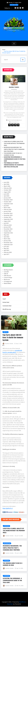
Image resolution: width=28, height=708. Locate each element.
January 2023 (7, 227)
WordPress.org (7, 309)
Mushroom (7, 279)
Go (23, 59)
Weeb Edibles (7, 283)
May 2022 (6, 235)
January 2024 (7, 211)
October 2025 (7, 190)
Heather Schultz (9, 343)
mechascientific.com (14, 122)
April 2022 (6, 237)
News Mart (10, 604)
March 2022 (7, 239)
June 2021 (6, 246)
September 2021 (8, 244)
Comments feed (7, 306)
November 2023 (8, 215)
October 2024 (7, 202)
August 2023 (7, 221)
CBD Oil (6, 273)
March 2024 (7, 207)
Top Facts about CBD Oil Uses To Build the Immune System (13, 338)
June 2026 (6, 182)
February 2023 (8, 225)
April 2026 (6, 184)
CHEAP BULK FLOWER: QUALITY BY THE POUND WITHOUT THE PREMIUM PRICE (14, 143)
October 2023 (7, 217)
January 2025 (7, 198)
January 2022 (7, 240)
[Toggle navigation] (14, 43)
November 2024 (8, 200)
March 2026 (7, 186)
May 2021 (6, 248)
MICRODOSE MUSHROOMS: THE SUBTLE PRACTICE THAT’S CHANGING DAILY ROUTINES (14, 149)
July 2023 (6, 223)
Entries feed (6, 302)
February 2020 (8, 252)
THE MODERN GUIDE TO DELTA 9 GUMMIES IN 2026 (12, 564)
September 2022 (8, 233)
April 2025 (6, 196)
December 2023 (8, 213)
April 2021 (6, 250)
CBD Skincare (7, 275)
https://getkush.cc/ (8, 508)
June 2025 (6, 194)
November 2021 (8, 242)
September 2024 (8, 204)
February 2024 (8, 209)
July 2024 (6, 205)
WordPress (22, 602)
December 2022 (8, 229)
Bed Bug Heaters (8, 270)
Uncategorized (8, 281)
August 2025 (7, 192)
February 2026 (8, 188)
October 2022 (7, 231)
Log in (4, 299)
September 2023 (8, 219)
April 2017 (6, 254)
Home (3, 49)
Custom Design (8, 277)
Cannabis (6, 272)
